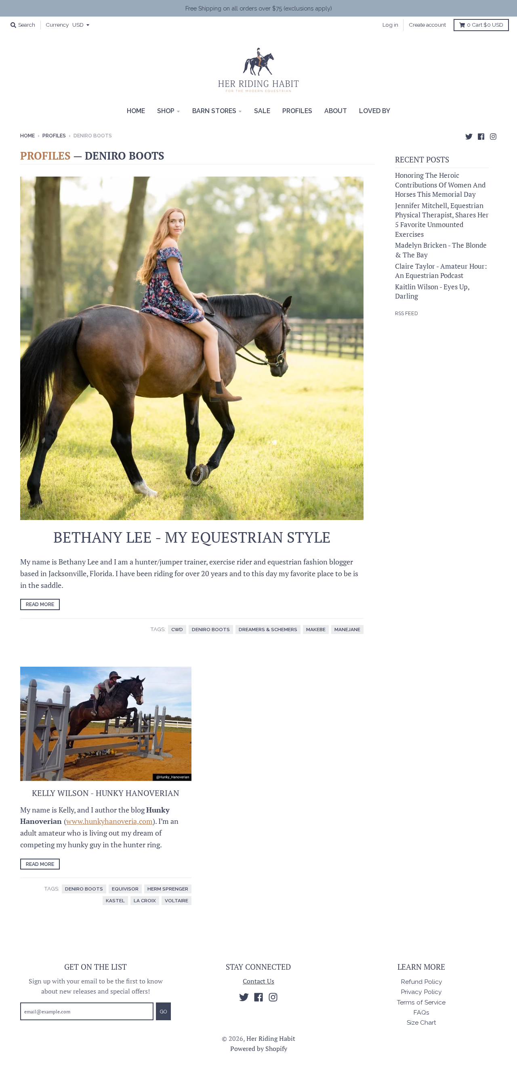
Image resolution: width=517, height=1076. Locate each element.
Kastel (115, 900)
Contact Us (258, 981)
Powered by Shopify (258, 1048)
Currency (57, 24)
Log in (390, 24)
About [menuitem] (335, 111)
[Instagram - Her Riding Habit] (493, 135)
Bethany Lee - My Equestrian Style (192, 537)
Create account (427, 24)
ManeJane (347, 629)
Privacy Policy (421, 992)
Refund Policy (421, 981)
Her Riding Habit (270, 1038)
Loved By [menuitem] (374, 111)
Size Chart (421, 1022)
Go (163, 1012)
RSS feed (406, 313)
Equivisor (125, 889)
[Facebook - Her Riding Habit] (481, 135)
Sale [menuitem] (262, 111)
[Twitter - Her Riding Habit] (469, 135)
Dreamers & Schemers (268, 629)
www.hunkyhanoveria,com (109, 821)
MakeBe (316, 629)
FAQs (421, 1012)
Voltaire (176, 900)
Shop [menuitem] (165, 111)
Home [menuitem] (136, 111)
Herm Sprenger (167, 889)
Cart (485, 24)
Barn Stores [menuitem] (214, 111)
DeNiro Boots (211, 629)
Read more (40, 604)
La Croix (145, 900)
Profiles (54, 136)
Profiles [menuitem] (297, 111)
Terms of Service (421, 1002)
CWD (177, 629)
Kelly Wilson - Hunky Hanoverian (105, 793)
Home (27, 136)
